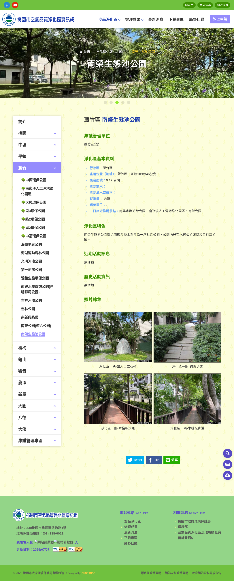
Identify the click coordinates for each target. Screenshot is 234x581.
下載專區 (130, 538)
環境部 (183, 527)
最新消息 (130, 532)
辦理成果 (130, 527)
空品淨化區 (132, 521)
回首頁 (189, 5)
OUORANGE (88, 573)
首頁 (87, 52)
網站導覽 (222, 5)
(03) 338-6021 (53, 533)
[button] (105, 102)
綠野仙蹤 (130, 543)
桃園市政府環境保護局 (194, 521)
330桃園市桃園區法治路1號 (46, 528)
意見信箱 (205, 5)
